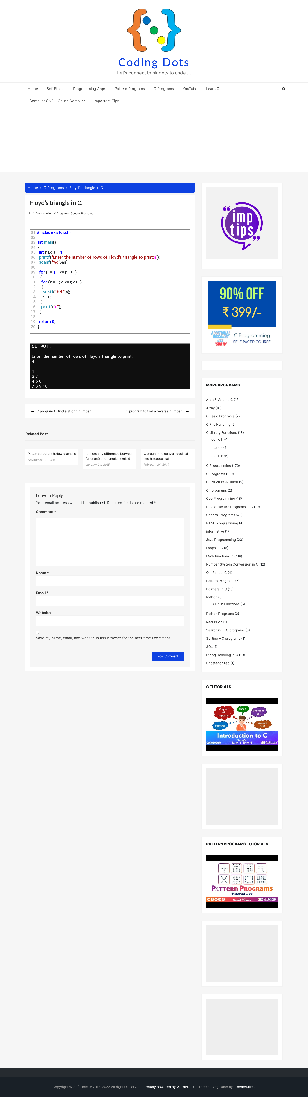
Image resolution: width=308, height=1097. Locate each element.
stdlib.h (217, 456)
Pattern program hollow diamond (52, 453)
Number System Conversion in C (232, 564)
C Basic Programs (220, 416)
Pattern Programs (130, 88)
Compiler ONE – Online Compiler (57, 101)
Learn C (212, 88)
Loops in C (214, 548)
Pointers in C (216, 589)
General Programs (82, 213)
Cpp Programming (220, 498)
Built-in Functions (225, 604)
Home (33, 88)
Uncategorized (218, 663)
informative (215, 531)
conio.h (217, 439)
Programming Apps (89, 88)
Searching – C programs (225, 630)
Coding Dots (154, 63)
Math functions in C (221, 556)
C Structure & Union (222, 482)
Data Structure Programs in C (229, 507)
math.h (216, 448)
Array (210, 408)
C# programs (216, 490)
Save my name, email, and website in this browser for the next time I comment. (103, 638)
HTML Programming (222, 523)
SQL (209, 646)
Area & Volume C (219, 400)
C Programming (42, 213)
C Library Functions (221, 432)
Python (211, 597)
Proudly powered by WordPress (169, 1087)
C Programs (164, 88)
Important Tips (106, 101)
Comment (46, 511)
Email (42, 593)
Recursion (214, 622)
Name (42, 572)
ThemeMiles (245, 1087)
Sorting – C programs (223, 638)
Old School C (216, 572)
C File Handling (218, 424)
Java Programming (221, 540)
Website (43, 612)
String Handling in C (222, 655)
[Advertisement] (154, 140)
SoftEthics (55, 88)
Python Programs (220, 614)
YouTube (190, 88)
